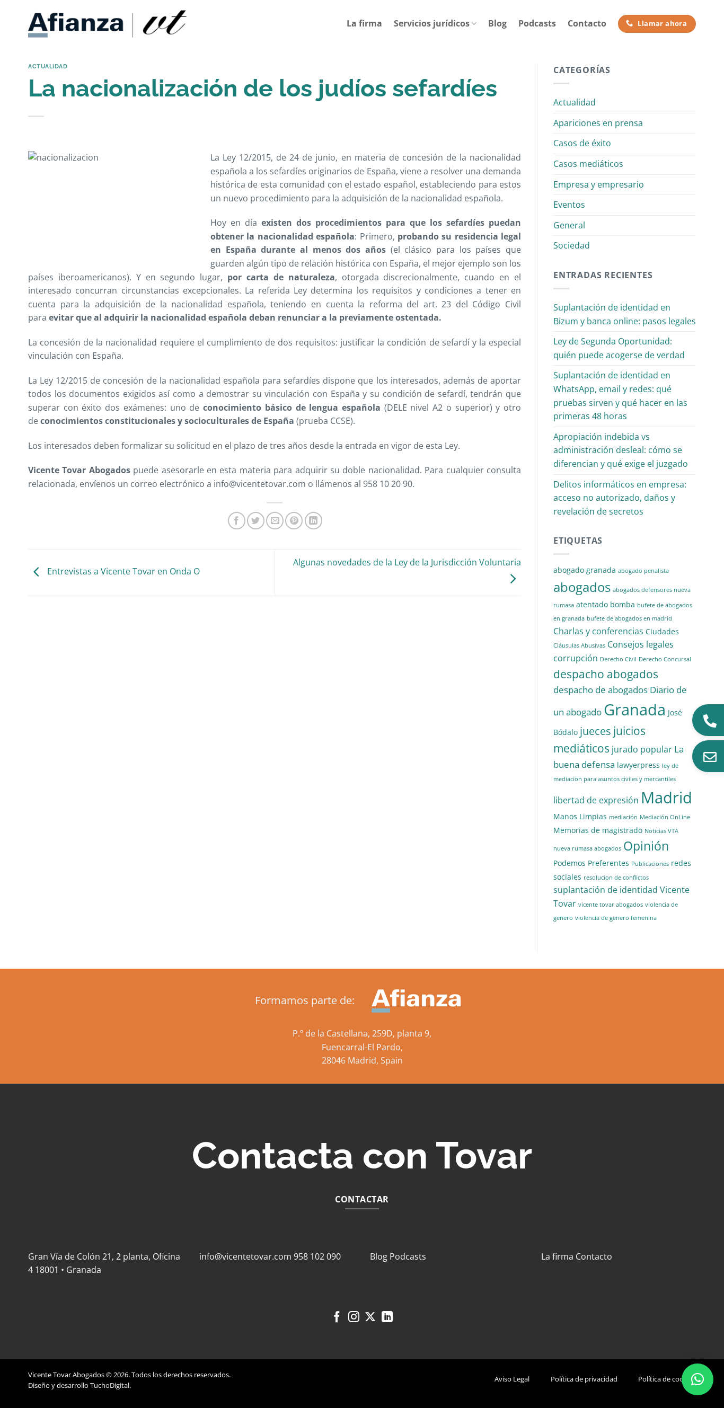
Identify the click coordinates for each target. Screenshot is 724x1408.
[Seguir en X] (370, 1318)
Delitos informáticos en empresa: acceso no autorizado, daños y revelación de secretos (619, 498)
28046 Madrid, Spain (362, 1060)
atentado (592, 604)
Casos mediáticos (588, 164)
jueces (595, 731)
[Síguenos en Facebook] (336, 1318)
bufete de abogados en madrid (629, 618)
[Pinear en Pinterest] (294, 520)
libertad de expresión (596, 800)
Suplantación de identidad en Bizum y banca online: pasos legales (624, 314)
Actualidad (48, 66)
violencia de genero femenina (616, 918)
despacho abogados (605, 674)
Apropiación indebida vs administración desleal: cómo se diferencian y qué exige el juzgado (620, 450)
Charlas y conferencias (598, 631)
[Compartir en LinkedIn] (313, 520)
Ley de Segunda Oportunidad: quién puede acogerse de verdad (619, 348)
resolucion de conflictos (616, 877)
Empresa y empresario (598, 184)
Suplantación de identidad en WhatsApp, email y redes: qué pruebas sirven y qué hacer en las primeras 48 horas (620, 395)
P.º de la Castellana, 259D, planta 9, (362, 1033)
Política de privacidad (584, 1379)
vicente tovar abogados (610, 904)
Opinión (646, 846)
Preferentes (608, 863)
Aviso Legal (512, 1379)
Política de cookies (667, 1379)
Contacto (587, 23)
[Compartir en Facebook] (236, 520)
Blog (497, 23)
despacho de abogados (600, 690)
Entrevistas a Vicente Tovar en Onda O (122, 572)
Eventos (569, 204)
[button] (697, 1379)
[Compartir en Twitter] (255, 520)
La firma (364, 23)
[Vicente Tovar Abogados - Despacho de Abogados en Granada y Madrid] (107, 24)
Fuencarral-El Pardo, (362, 1047)
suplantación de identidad (605, 890)
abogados (582, 587)
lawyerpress (638, 765)
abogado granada (584, 570)
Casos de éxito (582, 143)
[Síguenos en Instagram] (353, 1318)
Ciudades (662, 631)
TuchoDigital (109, 1385)
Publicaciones (650, 863)
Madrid (666, 797)
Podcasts (537, 23)
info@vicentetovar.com (245, 1256)
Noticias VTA (661, 831)
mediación (623, 817)
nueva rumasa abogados (587, 848)
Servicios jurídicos (432, 23)
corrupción (575, 658)
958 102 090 (317, 1256)
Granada (635, 709)
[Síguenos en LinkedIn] (387, 1318)
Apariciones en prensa (598, 123)
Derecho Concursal (665, 659)
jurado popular (642, 749)
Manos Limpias (580, 816)
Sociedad (571, 245)
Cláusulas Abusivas (579, 645)
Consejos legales (640, 644)
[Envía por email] (275, 520)
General (569, 225)
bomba (622, 604)
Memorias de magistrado (597, 830)
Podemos (569, 863)
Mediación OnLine (665, 817)
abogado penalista (643, 570)
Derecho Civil (618, 659)
